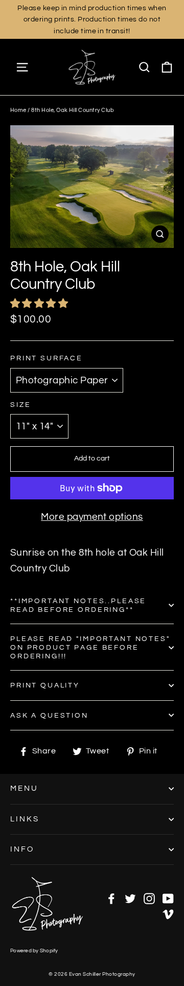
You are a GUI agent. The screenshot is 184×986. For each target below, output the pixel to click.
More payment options (92, 517)
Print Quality (45, 685)
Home (18, 110)
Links (24, 819)
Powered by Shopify (34, 950)
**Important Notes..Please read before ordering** (78, 605)
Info (22, 849)
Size (20, 404)
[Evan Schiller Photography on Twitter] (130, 897)
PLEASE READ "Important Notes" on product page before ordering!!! (90, 647)
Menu (24, 788)
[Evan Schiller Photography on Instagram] (149, 897)
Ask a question (49, 715)
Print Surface (46, 358)
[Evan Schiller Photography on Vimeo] (168, 913)
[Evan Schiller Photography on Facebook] (111, 897)
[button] (40, 304)
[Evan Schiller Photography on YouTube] (168, 897)
